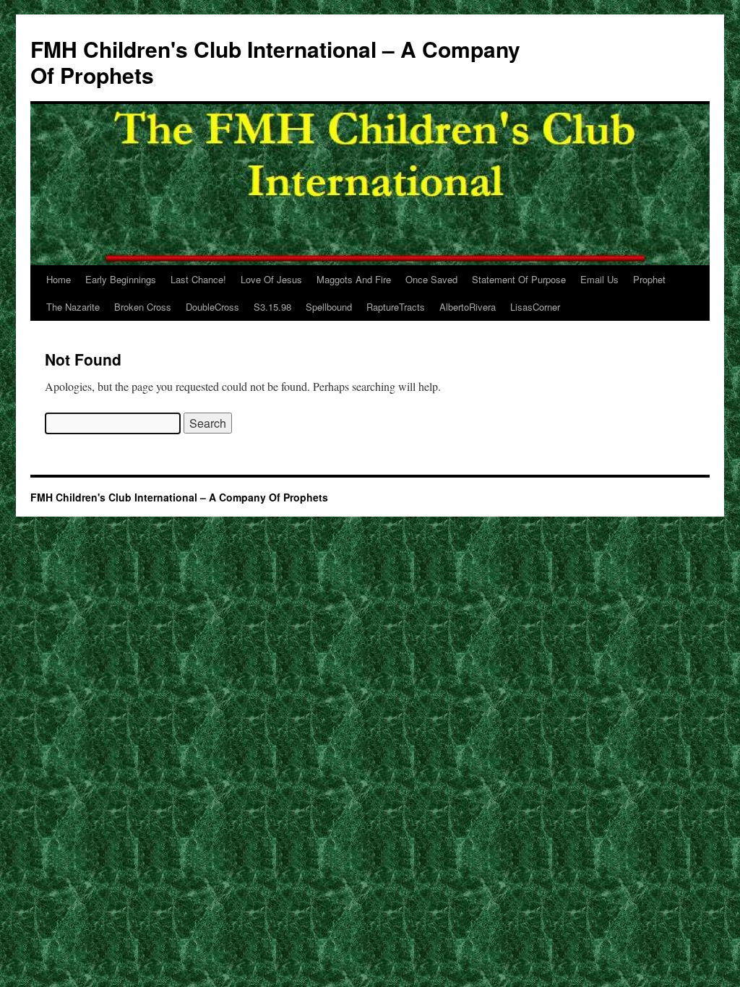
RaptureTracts (395, 307)
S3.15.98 (272, 307)
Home (58, 279)
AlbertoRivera (467, 307)
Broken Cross (142, 307)
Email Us (599, 279)
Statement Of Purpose (519, 279)
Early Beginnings (120, 279)
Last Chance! (198, 279)
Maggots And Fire (354, 279)
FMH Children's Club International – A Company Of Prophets (275, 61)
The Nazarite (73, 307)
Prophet (649, 279)
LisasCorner (535, 307)
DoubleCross (212, 307)
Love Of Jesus (271, 279)
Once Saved (431, 279)
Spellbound (329, 307)
